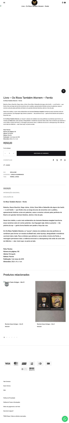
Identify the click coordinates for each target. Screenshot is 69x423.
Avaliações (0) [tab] (8, 197)
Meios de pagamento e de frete (11, 406)
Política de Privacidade (9, 398)
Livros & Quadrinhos (17, 174)
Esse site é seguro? (8, 411)
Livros (17, 176)
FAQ (4, 390)
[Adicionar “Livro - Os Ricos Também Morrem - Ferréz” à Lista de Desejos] (63, 91)
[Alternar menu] (4, 3)
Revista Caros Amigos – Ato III (14, 324)
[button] (6, 165)
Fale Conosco (6, 381)
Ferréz (12, 176)
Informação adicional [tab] (11, 192)
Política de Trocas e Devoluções (11, 402)
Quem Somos (7, 386)
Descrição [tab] (7, 188)
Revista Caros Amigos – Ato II (46, 324)
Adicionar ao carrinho (41, 153)
